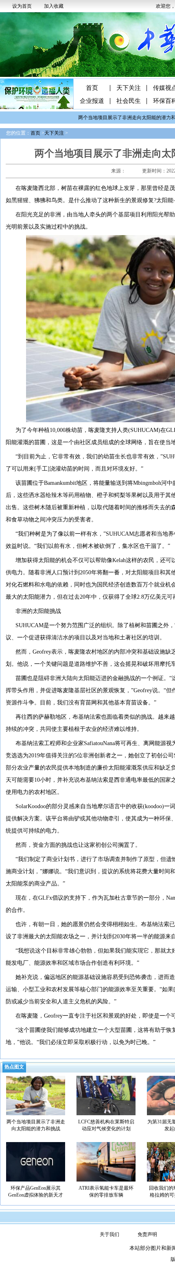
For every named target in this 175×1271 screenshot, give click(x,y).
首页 (92, 88)
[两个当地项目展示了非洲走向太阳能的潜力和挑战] (35, 1095)
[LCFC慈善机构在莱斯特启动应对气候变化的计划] (106, 1095)
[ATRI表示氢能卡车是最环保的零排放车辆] (106, 1161)
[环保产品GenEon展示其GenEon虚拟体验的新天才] (35, 1161)
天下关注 (128, 88)
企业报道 (92, 101)
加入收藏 (53, 6)
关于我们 (109, 1234)
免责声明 (147, 1234)
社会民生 (128, 101)
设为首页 (22, 6)
